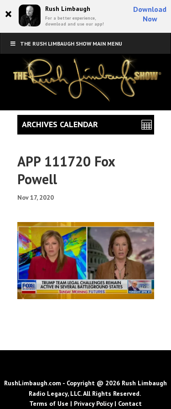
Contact (130, 403)
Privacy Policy (93, 403)
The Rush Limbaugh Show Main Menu (71, 43)
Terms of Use (48, 403)
